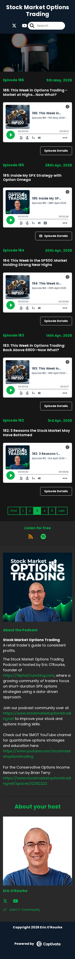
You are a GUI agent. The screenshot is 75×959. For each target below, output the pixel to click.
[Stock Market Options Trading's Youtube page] (22, 26)
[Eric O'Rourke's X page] (7, 901)
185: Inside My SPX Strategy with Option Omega (32, 177)
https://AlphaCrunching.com (28, 675)
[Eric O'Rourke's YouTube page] (18, 901)
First (13, 510)
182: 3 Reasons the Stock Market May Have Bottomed (36, 432)
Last (61, 510)
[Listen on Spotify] (43, 536)
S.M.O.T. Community (24, 909)
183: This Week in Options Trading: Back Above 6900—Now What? (34, 347)
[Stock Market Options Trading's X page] (14, 26)
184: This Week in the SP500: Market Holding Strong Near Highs (35, 262)
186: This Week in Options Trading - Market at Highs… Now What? (35, 92)
